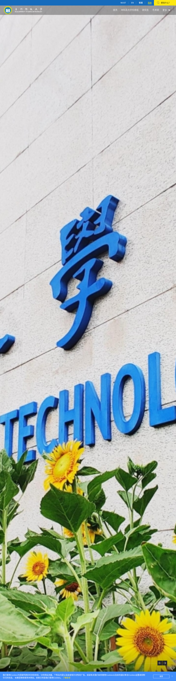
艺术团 (155, 10)
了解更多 (67, 678)
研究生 (145, 10)
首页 (115, 10)
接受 (161, 676)
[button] (159, 663)
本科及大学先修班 (130, 10)
